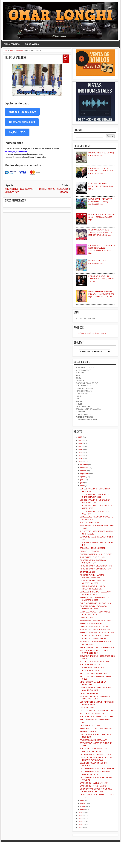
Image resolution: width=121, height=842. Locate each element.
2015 (80, 818)
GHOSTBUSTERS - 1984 (90, 725)
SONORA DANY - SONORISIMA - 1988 (95, 629)
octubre (83, 470)
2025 (80, 440)
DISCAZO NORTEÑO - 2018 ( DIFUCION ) (96, 554)
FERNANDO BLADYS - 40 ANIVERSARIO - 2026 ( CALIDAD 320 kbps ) (101, 278)
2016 (80, 815)
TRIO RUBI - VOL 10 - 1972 (90, 665)
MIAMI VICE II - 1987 (88, 731)
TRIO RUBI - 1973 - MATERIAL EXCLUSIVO (97, 717)
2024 (80, 443)
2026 (80, 437)
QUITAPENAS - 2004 (88, 572)
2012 (80, 827)
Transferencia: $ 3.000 (22, 122)
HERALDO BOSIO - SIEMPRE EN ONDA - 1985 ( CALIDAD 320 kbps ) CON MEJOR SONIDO (101, 294)
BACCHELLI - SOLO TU (89, 551)
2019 (80, 458)
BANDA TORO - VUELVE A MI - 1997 (94, 783)
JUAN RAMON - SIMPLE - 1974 (92, 557)
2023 (80, 446)
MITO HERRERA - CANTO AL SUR (93, 673)
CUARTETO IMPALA (88, 707)
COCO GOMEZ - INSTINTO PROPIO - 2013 (97, 711)
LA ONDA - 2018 (86, 617)
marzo (82, 803)
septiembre (84, 473)
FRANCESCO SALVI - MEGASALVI (93, 740)
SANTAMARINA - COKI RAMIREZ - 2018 (95, 754)
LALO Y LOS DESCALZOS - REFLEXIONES (97, 769)
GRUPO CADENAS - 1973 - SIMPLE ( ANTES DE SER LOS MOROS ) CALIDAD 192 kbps (100, 232)
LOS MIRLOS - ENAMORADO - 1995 (94, 636)
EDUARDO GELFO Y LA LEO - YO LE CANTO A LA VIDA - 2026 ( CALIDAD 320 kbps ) (101, 170)
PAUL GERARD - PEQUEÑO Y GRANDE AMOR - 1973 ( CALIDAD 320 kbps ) (100, 201)
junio (82, 483)
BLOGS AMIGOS (32, 44)
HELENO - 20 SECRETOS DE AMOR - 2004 (97, 633)
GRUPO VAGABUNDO (15, 57)
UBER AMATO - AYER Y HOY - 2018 (94, 626)
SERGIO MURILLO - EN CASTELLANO (95, 620)
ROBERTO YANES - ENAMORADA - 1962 (96, 566)
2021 (80, 452)
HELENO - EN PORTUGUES (91, 623)
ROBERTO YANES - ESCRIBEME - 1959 (95, 569)
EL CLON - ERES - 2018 (89, 522)
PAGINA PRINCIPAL (12, 44)
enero (82, 809)
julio (81, 480)
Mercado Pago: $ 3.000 (22, 111)
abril (82, 800)
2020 (80, 455)
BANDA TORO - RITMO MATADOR (93, 786)
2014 (80, 821)
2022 (80, 449)
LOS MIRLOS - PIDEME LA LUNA (93, 639)
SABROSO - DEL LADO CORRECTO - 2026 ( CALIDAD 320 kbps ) (100, 186)
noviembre (84, 467)
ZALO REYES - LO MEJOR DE (92, 714)
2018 (80, 461)
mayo (82, 486)
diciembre (84, 465)
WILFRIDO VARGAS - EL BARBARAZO (95, 662)
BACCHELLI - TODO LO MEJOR (93, 548)
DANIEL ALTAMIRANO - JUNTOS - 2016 (95, 603)
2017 (80, 812)
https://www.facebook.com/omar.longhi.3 (91, 333)
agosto (83, 477)
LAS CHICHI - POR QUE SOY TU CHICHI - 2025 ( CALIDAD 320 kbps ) (101, 217)
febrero (83, 806)
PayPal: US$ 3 (17, 132)
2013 (80, 824)
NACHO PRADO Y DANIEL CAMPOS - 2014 (97, 647)
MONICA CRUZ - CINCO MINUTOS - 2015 (96, 728)
